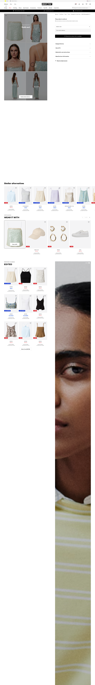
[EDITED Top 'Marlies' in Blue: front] (14, 28)
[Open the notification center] (83, 4)
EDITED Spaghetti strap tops (88, 14)
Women (6, 4)
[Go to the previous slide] (82, 217)
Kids (15, 4)
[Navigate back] (6, 15)
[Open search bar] (72, 7)
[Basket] (90, 4)
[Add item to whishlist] (16, 188)
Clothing (61, 14)
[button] (73, 26)
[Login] (79, 4)
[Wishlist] (86, 4)
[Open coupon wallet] (75, 4)
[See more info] (11, 211)
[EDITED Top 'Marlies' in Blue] (14, 57)
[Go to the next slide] (89, 217)
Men (11, 4)
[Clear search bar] (90, 7)
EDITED (8, 264)
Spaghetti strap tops (75, 14)
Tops (65, 14)
